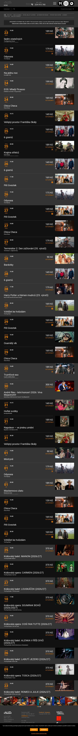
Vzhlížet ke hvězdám (15, 311)
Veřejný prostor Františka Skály (20, 122)
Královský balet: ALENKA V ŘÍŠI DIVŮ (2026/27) (24, 641)
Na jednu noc (11, 73)
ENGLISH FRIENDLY (16, 16)
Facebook (41, 712)
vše (5, 15)
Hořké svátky (11, 411)
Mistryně (8, 459)
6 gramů (8, 137)
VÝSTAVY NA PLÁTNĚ (55, 15)
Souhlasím (44, 729)
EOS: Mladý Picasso (14, 89)
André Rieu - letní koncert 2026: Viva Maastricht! (23, 393)
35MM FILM (7, 16)
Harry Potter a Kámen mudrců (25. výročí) (26, 295)
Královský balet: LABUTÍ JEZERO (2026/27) (27, 659)
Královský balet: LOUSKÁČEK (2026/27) (25, 589)
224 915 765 (40, 4)
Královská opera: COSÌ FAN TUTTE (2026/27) (28, 624)
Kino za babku (17, 15)
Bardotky (8, 265)
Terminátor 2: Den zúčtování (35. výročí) (25, 248)
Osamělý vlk (10, 343)
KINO (6, 5)
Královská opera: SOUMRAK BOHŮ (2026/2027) (22, 606)
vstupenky (49, 33)
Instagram (47, 712)
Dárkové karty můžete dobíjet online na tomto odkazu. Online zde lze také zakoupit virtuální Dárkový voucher (39, 23)
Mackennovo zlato (13, 491)
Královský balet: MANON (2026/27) (23, 556)
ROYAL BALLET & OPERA (29, 15)
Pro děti (9, 15)
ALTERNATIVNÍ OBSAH (42, 15)
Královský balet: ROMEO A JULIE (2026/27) (27, 692)
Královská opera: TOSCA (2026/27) (22, 675)
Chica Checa (10, 106)
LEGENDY (64, 15)
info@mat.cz (24, 715)
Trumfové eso (11, 375)
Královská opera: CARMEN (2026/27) (24, 572)
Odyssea (8, 56)
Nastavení (34, 729)
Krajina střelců (11, 152)
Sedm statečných (13, 39)
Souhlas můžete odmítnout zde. (39, 733)
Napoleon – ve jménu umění (19, 427)
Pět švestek (10, 185)
